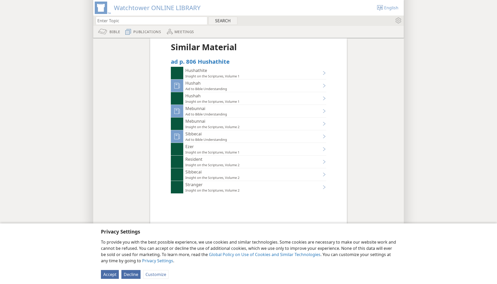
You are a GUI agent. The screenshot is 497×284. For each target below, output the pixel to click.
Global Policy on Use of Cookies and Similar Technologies (264, 254)
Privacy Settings (157, 261)
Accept (109, 274)
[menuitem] (398, 20)
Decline (131, 274)
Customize (155, 274)
